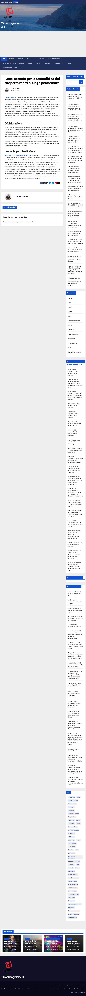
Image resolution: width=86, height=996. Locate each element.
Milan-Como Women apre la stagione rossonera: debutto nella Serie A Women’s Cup (75, 566)
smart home (71, 897)
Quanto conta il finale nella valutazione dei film (74, 593)
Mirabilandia (71, 871)
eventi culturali (72, 843)
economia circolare (73, 830)
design (76, 827)
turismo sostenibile (73, 914)
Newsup (25, 988)
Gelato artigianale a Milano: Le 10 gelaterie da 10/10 (75, 196)
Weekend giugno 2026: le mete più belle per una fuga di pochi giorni (75, 241)
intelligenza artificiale (74, 861)
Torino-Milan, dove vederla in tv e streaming (74, 405)
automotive (71, 807)
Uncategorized (72, 343)
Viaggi (42, 59)
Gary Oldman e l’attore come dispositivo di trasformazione (75, 685)
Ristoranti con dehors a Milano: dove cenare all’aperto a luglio (75, 188)
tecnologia (71, 907)
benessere (71, 810)
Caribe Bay (71, 820)
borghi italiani (71, 817)
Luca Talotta (16, 88)
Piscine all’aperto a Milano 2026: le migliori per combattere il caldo (75, 205)
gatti (77, 850)
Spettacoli (59, 63)
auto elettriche (72, 803)
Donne (30, 63)
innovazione (71, 853)
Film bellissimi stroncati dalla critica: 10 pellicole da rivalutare (75, 618)
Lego (78, 864)
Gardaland (71, 850)
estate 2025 (71, 836)
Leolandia (70, 868)
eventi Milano (71, 846)
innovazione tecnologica (71, 857)
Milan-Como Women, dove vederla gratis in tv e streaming (74, 423)
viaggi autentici (72, 917)
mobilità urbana (72, 881)
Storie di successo (55, 59)
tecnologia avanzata (74, 911)
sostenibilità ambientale (74, 904)
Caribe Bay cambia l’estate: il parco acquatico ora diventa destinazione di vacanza (75, 281)
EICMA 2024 (71, 833)
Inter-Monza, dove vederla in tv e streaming (74, 442)
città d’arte (71, 823)
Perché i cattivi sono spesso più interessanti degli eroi (75, 610)
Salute (39, 63)
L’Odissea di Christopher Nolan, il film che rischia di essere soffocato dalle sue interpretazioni (75, 769)
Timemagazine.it (12, 977)
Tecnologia (31, 59)
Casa (69, 63)
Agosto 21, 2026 (53, 946)
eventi (78, 840)
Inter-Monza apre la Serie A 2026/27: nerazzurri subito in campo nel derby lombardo (74, 554)
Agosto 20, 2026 (73, 946)
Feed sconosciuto (75, 578)
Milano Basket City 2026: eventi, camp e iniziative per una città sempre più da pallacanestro (75, 480)
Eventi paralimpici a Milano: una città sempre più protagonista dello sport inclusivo (74, 534)
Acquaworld (71, 797)
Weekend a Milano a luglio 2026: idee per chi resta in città (74, 233)
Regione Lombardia (10, 67)
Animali (48, 63)
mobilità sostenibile (73, 878)
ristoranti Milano (72, 887)
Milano (77, 868)
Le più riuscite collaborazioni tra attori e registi (75, 602)
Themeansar (31, 988)
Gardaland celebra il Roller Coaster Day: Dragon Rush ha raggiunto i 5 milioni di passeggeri (75, 269)
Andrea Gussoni (11, 949)
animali (79, 797)
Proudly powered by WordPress (9, 988)
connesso (14, 222)
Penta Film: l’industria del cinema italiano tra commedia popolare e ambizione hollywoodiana (75, 634)
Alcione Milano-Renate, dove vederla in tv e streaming (75, 544)
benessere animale (73, 813)
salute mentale (72, 891)
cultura (70, 827)
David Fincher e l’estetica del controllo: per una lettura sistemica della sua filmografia (75, 725)
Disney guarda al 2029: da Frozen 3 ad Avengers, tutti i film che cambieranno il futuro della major (75, 674)
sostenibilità (71, 901)
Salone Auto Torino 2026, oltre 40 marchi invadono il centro (75, 249)
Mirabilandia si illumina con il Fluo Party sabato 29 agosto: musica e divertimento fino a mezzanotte (75, 118)
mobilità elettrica (72, 874)
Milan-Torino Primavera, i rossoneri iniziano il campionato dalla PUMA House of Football (75, 395)
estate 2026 (71, 840)
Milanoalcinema (74, 586)
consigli (78, 823)
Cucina (20, 59)
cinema (78, 820)
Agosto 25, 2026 (11, 946)
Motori (11, 59)
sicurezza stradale (73, 894)
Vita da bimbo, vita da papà (13, 63)
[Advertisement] (43, 44)
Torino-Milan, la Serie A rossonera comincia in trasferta (75, 450)
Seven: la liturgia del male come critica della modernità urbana (75, 665)
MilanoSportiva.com (74, 365)
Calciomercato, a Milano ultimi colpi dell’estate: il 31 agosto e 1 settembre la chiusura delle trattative (75, 492)
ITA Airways (71, 864)
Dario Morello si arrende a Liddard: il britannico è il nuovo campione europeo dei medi (75, 383)
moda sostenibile (73, 884)
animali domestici (73, 800)
